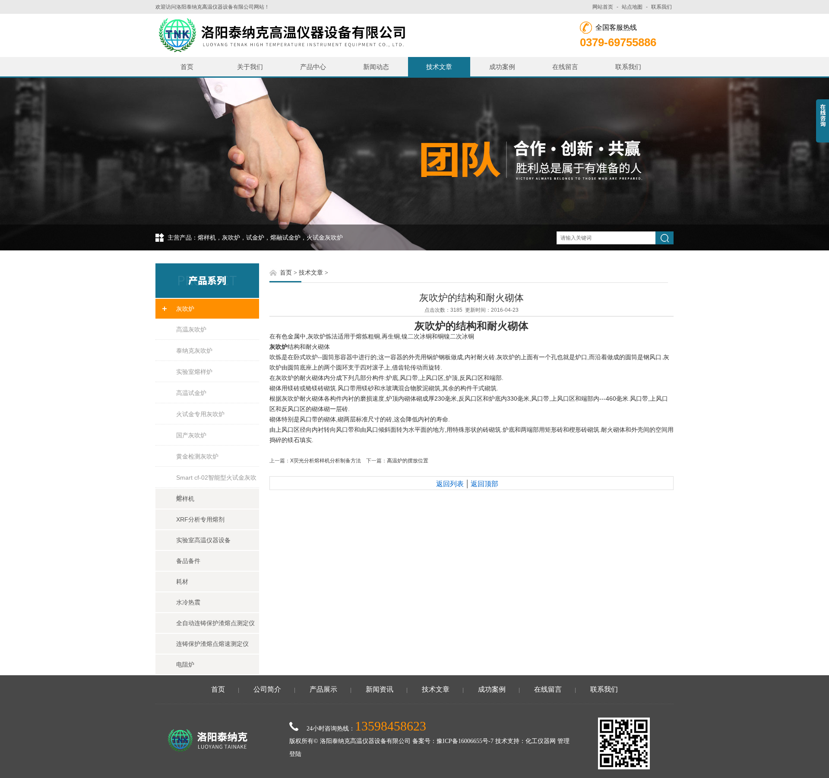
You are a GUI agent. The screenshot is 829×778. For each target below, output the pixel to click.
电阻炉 (185, 664)
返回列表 (450, 483)
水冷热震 (188, 602)
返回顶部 (484, 483)
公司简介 (267, 689)
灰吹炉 (185, 308)
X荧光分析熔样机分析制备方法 (325, 461)
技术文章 (439, 66)
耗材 (182, 581)
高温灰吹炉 (191, 329)
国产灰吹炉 (191, 435)
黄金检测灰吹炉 (197, 456)
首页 (186, 66)
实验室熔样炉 (194, 371)
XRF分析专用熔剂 (200, 519)
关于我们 (250, 66)
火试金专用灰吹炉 (200, 414)
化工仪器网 (540, 741)
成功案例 (502, 66)
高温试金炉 (191, 392)
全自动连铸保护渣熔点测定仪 (215, 623)
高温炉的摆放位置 (407, 461)
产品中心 (313, 66)
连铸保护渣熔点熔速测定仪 (212, 643)
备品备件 (188, 560)
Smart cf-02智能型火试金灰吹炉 (216, 481)
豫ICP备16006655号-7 (465, 741)
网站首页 (602, 7)
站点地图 (632, 7)
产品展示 (323, 689)
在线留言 (565, 66)
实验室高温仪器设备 (203, 540)
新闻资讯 (379, 689)
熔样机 (185, 498)
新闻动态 (376, 66)
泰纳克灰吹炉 (194, 350)
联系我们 (661, 7)
